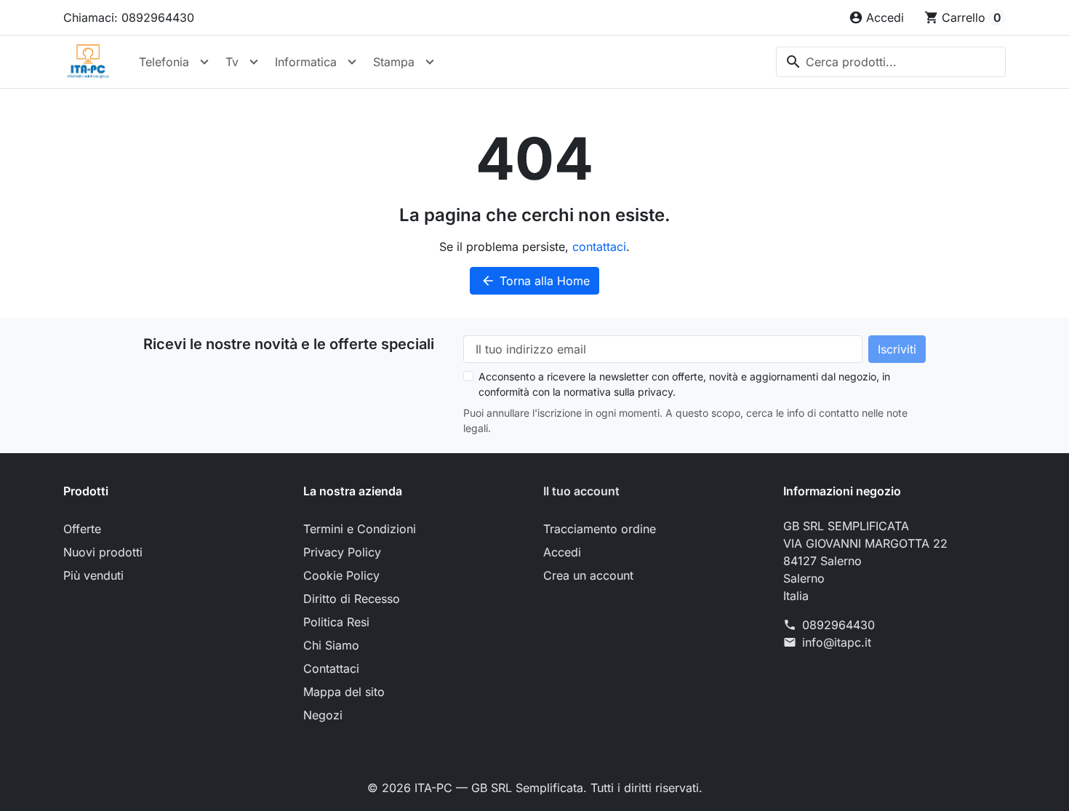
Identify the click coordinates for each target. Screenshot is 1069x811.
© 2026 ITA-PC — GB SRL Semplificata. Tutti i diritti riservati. (534, 787)
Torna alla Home (535, 280)
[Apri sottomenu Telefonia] (204, 62)
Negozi (323, 715)
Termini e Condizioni (359, 529)
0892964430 (838, 625)
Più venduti (93, 575)
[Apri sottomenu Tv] (253, 62)
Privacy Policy (342, 552)
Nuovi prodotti (103, 552)
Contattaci (331, 668)
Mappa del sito (344, 691)
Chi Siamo (331, 645)
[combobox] (891, 62)
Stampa (394, 62)
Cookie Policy (341, 575)
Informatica (306, 62)
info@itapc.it (836, 642)
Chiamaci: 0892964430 (128, 17)
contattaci (599, 246)
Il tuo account (581, 491)
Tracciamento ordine (599, 529)
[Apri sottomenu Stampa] (429, 62)
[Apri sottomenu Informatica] (352, 62)
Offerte (82, 529)
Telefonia (164, 62)
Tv (232, 62)
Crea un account (588, 575)
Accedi (562, 552)
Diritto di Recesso (351, 598)
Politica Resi (336, 622)
